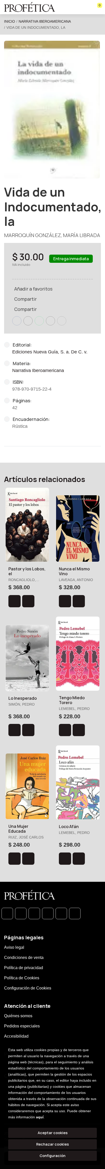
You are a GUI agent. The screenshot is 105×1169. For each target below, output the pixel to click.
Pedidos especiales (22, 1026)
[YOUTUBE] (75, 913)
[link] (28, 601)
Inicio (9, 21)
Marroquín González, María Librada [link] (52, 235)
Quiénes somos (18, 1016)
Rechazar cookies (52, 1144)
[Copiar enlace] (61, 320)
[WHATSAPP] (7, 913)
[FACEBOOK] (21, 913)
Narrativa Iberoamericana (45, 21)
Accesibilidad (16, 1036)
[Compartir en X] (28, 320)
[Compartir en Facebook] (16, 320)
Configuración (52, 1155)
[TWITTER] (34, 913)
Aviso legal (14, 947)
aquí (40, 1117)
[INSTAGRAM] (48, 913)
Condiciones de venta (24, 957)
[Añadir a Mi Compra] (14, 601)
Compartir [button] (25, 299)
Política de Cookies (21, 978)
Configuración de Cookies (27, 988)
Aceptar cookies (53, 1132)
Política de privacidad (23, 968)
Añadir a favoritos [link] (33, 289)
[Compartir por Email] (50, 320)
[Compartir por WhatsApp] (39, 320)
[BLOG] (61, 913)
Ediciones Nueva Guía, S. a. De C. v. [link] (49, 351)
